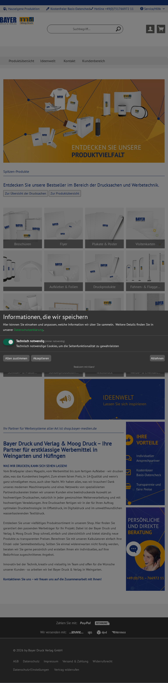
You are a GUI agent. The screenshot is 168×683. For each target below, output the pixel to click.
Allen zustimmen (16, 358)
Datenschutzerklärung (28, 330)
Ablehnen (157, 358)
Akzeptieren (41, 358)
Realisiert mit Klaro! (84, 366)
